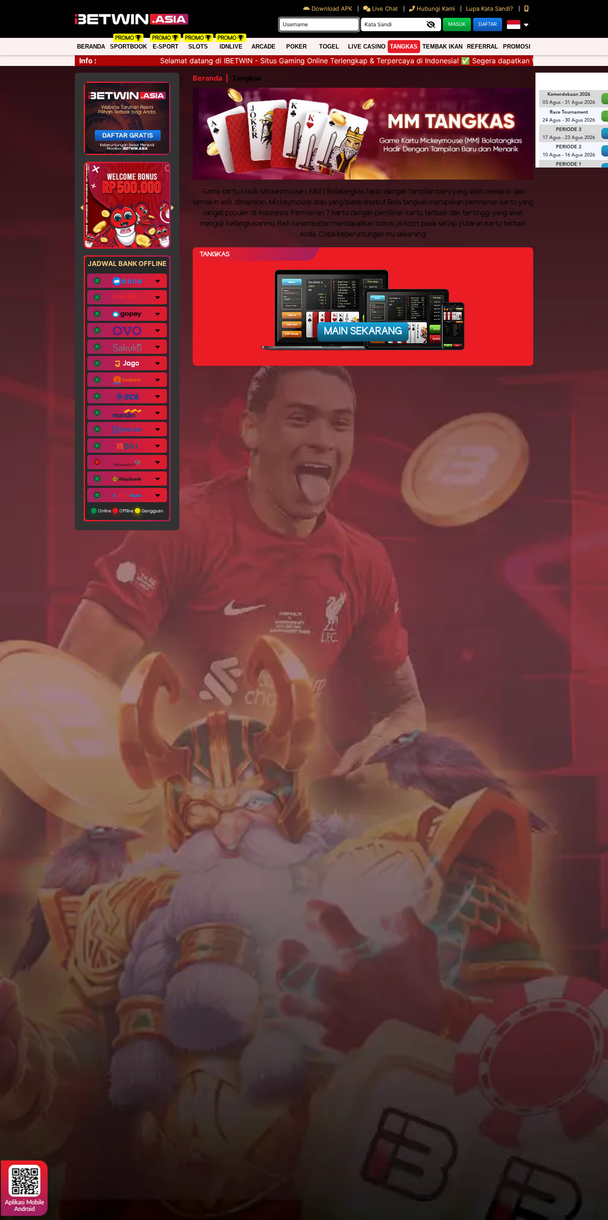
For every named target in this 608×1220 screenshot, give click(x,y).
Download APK (332, 8)
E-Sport (165, 46)
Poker (296, 46)
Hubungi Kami (436, 8)
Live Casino (366, 46)
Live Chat (384, 8)
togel (329, 46)
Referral (482, 46)
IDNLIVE (231, 46)
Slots (198, 46)
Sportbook (128, 46)
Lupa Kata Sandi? (490, 8)
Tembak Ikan (442, 46)
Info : (88, 60)
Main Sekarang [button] (363, 331)
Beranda (91, 46)
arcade (263, 46)
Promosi (517, 46)
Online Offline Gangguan (130, 510)
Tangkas (403, 46)
